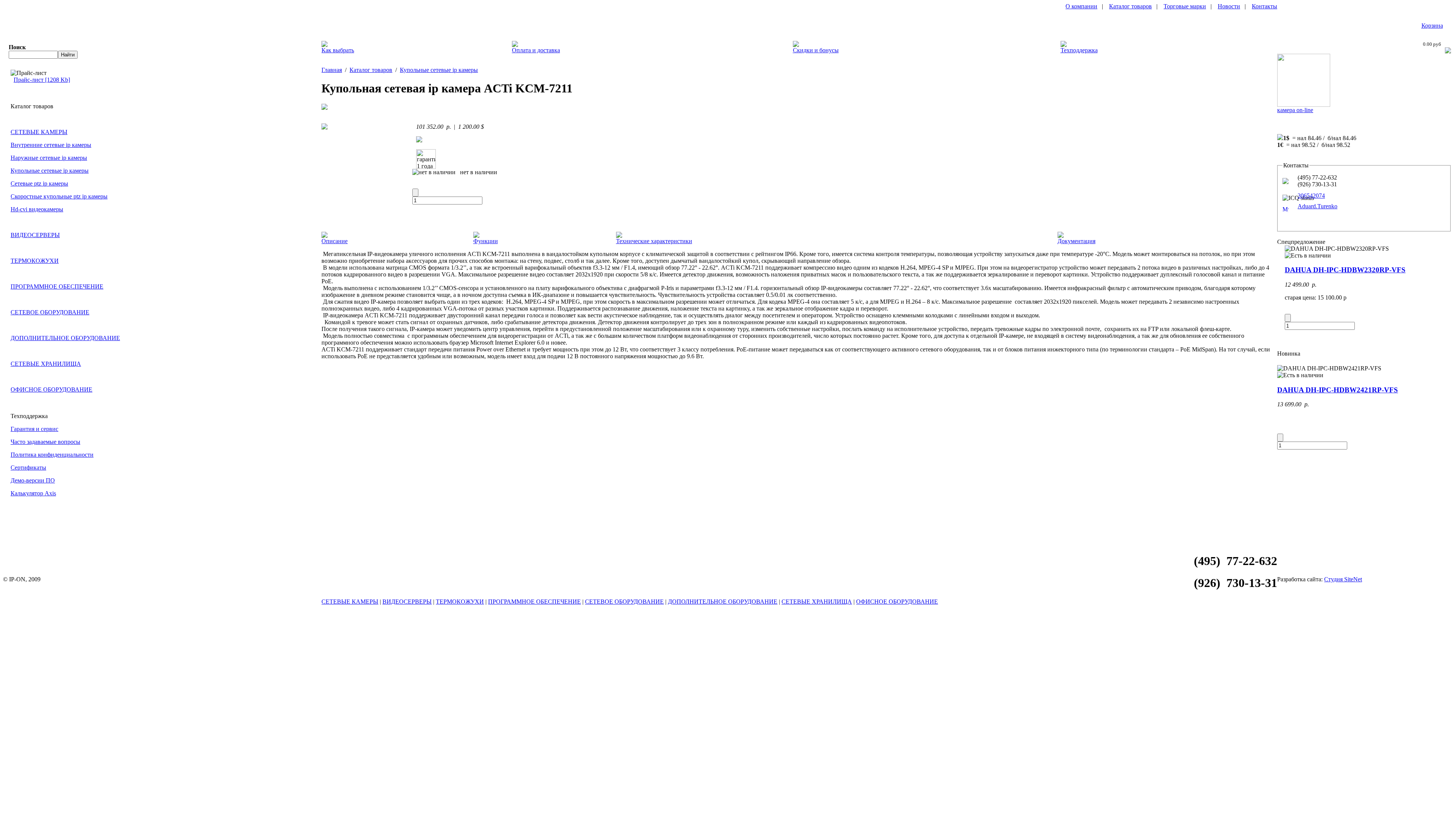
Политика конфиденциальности (52, 454)
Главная (331, 70)
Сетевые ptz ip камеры (39, 183)
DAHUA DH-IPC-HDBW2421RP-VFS (1337, 390)
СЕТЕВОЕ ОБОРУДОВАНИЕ (50, 312)
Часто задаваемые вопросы (45, 442)
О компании (1081, 6)
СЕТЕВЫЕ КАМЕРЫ (39, 132)
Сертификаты (28, 467)
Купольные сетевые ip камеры (50, 170)
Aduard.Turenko (1317, 206)
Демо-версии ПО (33, 480)
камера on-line (1295, 110)
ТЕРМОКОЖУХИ (35, 261)
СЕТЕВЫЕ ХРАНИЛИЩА (46, 364)
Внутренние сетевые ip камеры (51, 145)
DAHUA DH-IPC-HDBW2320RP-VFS (1345, 270)
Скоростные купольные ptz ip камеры (59, 196)
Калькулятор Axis (33, 493)
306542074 (1311, 195)
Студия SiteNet (1343, 579)
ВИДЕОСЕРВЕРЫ (35, 235)
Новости (1229, 6)
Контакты (1264, 6)
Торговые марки (1185, 6)
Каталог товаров (1130, 6)
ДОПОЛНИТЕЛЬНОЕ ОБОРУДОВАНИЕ (65, 338)
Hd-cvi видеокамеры (37, 209)
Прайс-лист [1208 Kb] (42, 79)
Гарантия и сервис (34, 429)
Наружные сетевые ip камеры (49, 158)
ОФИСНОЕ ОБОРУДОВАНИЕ (51, 389)
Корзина (1432, 25)
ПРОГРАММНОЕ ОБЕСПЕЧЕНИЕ (57, 286)
